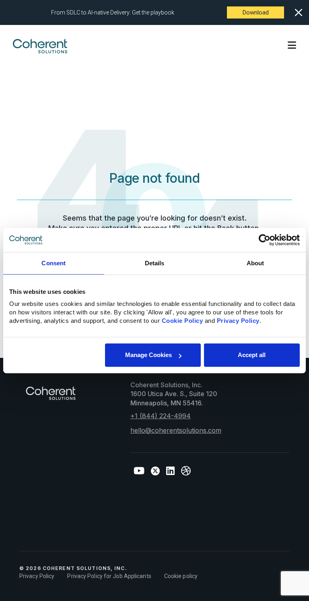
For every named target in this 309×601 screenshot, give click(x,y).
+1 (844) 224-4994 (160, 416)
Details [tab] (155, 263)
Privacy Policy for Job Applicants (109, 576)
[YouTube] (139, 471)
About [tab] (255, 263)
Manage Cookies (148, 354)
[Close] (298, 12)
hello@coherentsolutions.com (175, 430)
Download (256, 12)
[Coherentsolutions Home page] (50, 397)
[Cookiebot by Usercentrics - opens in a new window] (264, 240)
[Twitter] (155, 471)
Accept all (252, 354)
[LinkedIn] (170, 471)
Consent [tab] (53, 263)
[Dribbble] (186, 471)
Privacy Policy (36, 576)
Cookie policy (181, 576)
